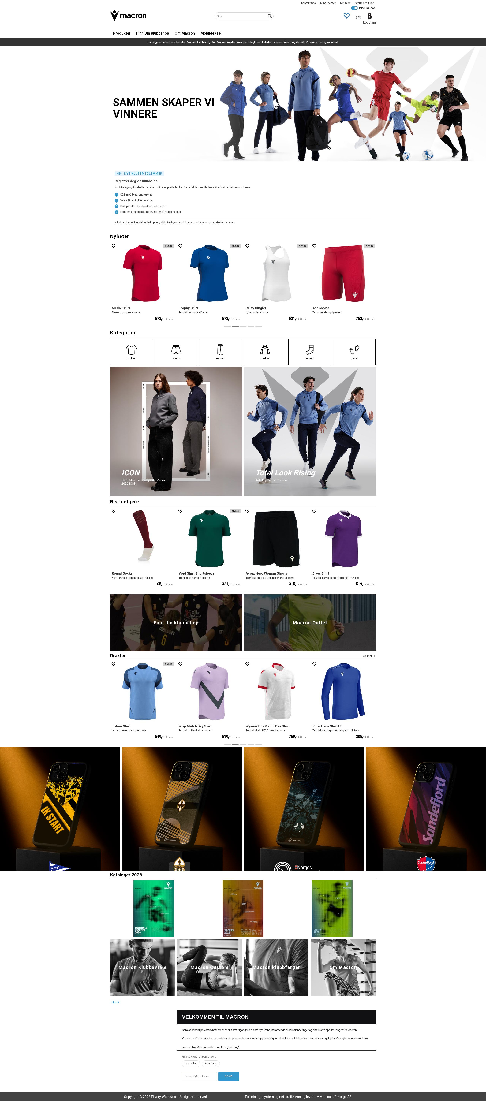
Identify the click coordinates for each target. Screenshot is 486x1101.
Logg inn (369, 22)
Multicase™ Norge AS (336, 1097)
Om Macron (185, 33)
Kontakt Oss (308, 3)
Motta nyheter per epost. (199, 1057)
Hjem (115, 1002)
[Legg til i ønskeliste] (113, 246)
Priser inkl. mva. (367, 7)
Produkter (122, 33)
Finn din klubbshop (152, 33)
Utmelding (211, 1063)
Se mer (367, 656)
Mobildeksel (211, 33)
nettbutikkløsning (292, 1097)
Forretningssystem (259, 1097)
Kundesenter (328, 3)
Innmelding (191, 1063)
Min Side (345, 3)
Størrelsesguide (364, 3)
